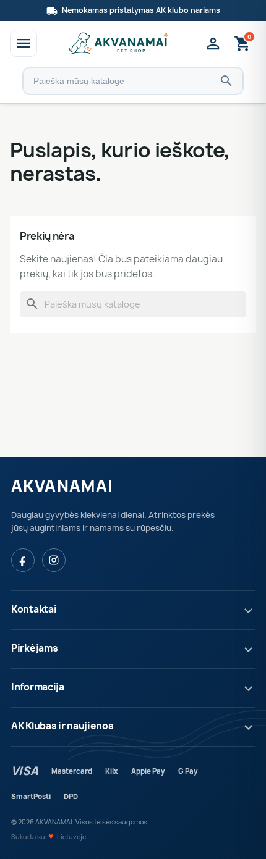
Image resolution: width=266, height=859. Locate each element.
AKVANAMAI (62, 485)
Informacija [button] (37, 687)
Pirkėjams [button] (34, 648)
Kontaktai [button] (33, 609)
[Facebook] (23, 560)
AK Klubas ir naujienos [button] (62, 725)
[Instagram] (54, 560)
